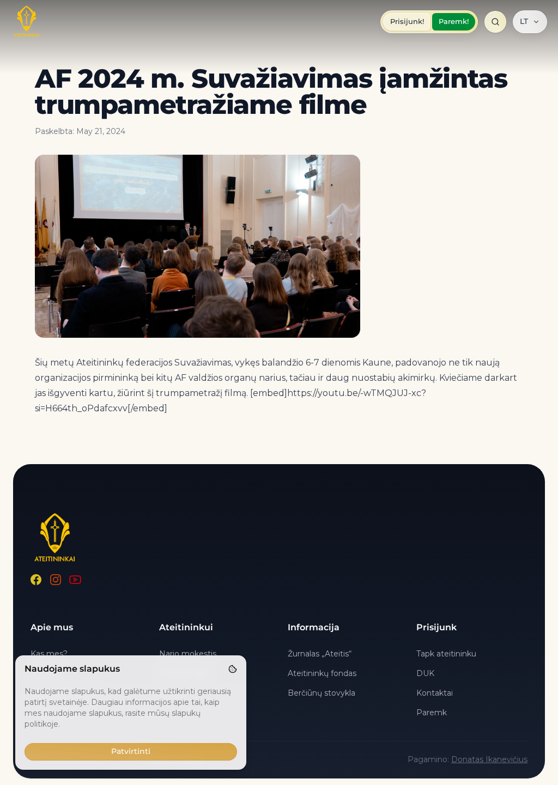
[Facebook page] (36, 579)
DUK (425, 673)
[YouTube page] (75, 579)
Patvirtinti (130, 751)
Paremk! (454, 21)
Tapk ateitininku (446, 654)
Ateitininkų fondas (322, 673)
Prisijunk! (407, 21)
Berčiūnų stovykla (321, 693)
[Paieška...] (495, 22)
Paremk (431, 712)
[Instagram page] (55, 579)
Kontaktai (434, 693)
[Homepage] (26, 21)
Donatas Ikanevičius (489, 759)
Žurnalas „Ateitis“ (319, 654)
